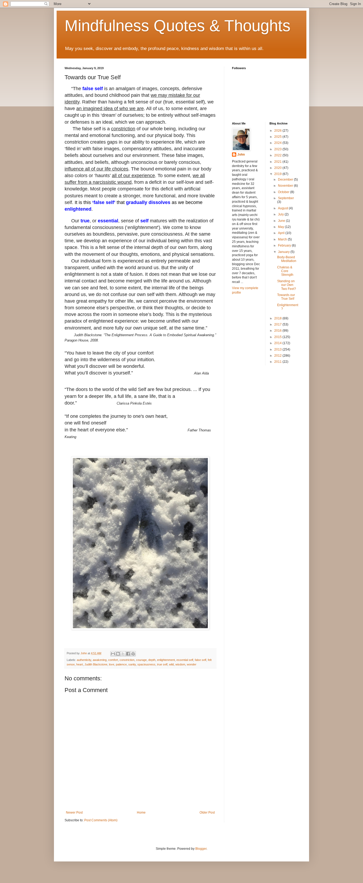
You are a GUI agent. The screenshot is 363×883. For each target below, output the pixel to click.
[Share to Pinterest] (133, 653)
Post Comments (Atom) (100, 820)
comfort (113, 659)
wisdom (180, 664)
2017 (278, 324)
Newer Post (74, 812)
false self (200, 659)
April (281, 233)
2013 (278, 349)
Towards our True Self (286, 297)
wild (171, 664)
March (283, 239)
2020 (278, 168)
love (111, 664)
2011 (278, 362)
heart (79, 664)
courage (141, 659)
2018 (278, 318)
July (281, 214)
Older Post (207, 812)
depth (151, 659)
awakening (100, 659)
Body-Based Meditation (286, 259)
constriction (127, 659)
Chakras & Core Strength (285, 271)
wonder (191, 664)
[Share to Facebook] (128, 653)
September (286, 198)
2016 (278, 330)
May (281, 227)
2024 (278, 143)
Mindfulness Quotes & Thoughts (177, 26)
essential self (184, 659)
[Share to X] (123, 653)
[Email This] (113, 653)
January (284, 252)
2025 (278, 137)
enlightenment (166, 659)
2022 (278, 155)
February (285, 245)
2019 (278, 174)
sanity (132, 664)
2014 (278, 343)
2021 (278, 162)
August (283, 208)
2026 (278, 130)
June (282, 221)
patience (121, 664)
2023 (278, 149)
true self (162, 664)
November (286, 186)
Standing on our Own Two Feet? (286, 285)
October (284, 192)
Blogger (200, 849)
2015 (278, 337)
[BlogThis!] (118, 653)
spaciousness (146, 664)
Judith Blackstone (96, 664)
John (241, 154)
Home (141, 812)
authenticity (84, 659)
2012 (278, 355)
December (286, 179)
